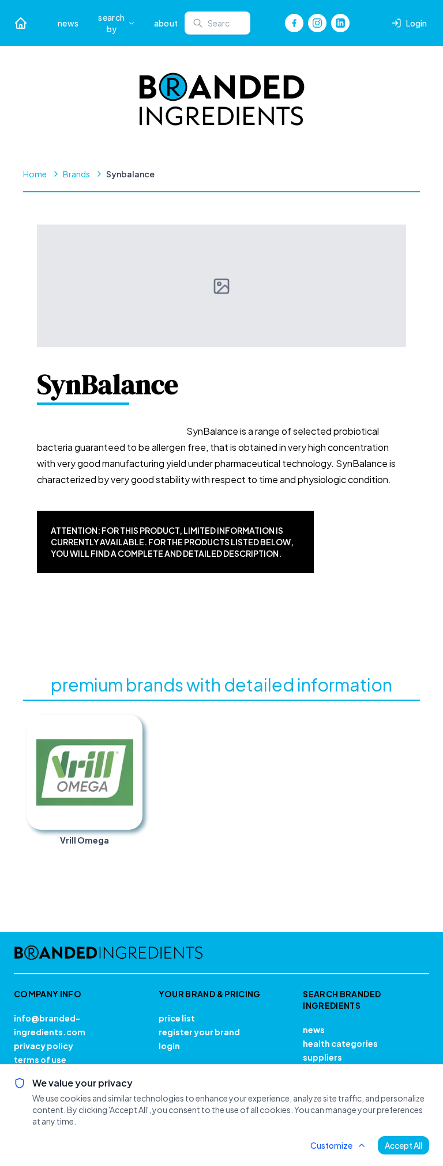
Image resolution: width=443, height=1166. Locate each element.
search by (111, 23)
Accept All (403, 1145)
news (68, 23)
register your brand (199, 1032)
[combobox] (217, 23)
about (166, 23)
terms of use (40, 1059)
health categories (340, 1043)
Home (35, 174)
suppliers (322, 1057)
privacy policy (43, 1045)
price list (177, 1018)
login (169, 1045)
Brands (76, 174)
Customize (331, 1145)
